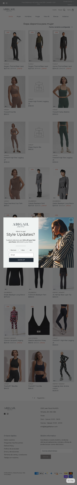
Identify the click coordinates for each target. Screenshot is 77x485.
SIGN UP (21, 260)
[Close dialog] (71, 220)
